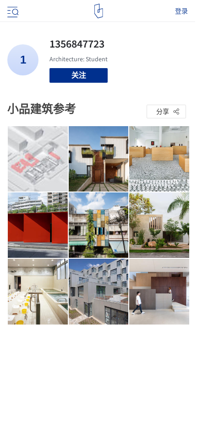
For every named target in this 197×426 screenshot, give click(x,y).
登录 (181, 11)
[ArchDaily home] (98, 11)
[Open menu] (11, 11)
